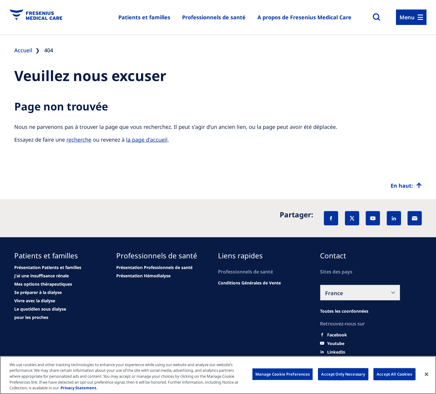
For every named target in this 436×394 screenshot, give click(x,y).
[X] (352, 218)
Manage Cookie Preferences (282, 374)
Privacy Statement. (79, 387)
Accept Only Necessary (343, 374)
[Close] (426, 374)
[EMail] (415, 218)
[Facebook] (331, 218)
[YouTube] (373, 218)
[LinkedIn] (394, 218)
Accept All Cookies (394, 374)
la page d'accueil (147, 139)
